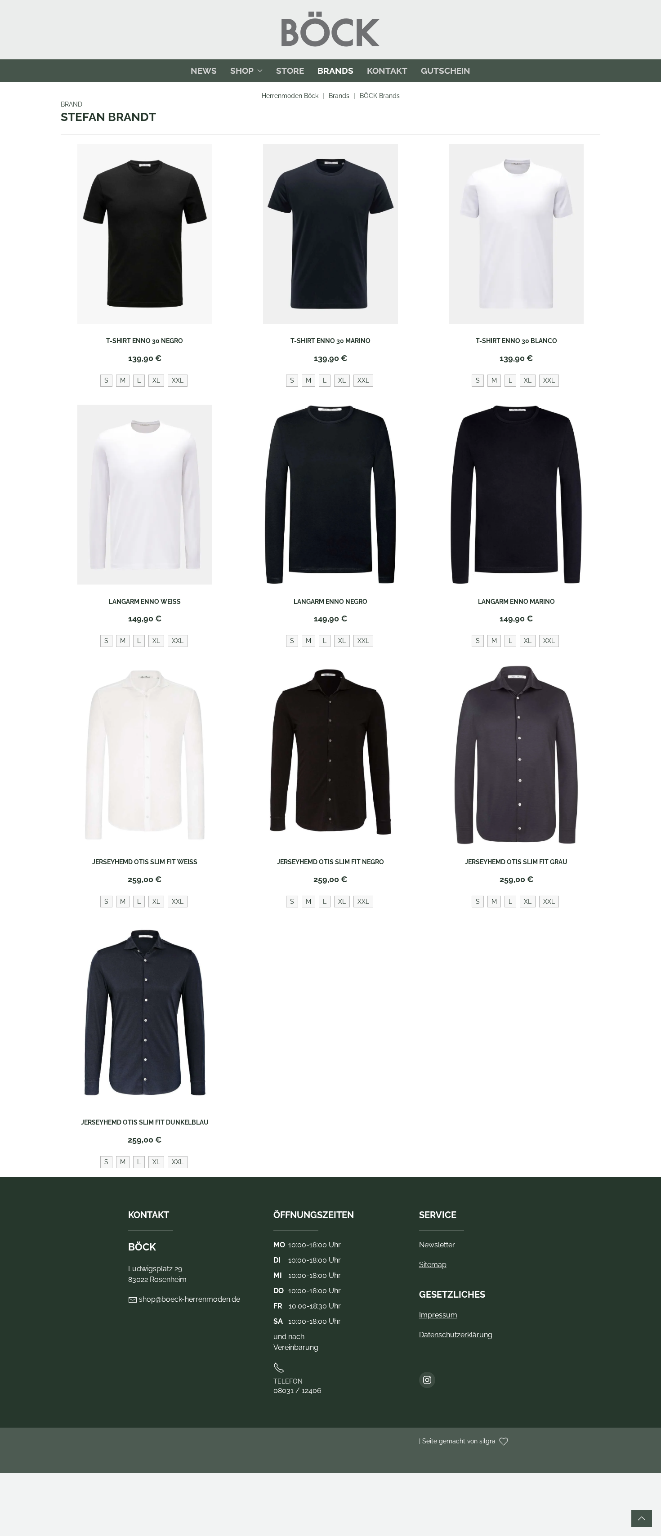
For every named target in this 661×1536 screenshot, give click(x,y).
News (204, 71)
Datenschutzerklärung (455, 1335)
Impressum (438, 1315)
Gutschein (445, 71)
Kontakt (387, 71)
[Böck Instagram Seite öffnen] (427, 1380)
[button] (641, 1518)
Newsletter (437, 1245)
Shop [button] (242, 71)
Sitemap (433, 1264)
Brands (335, 71)
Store (290, 71)
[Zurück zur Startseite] (330, 29)
